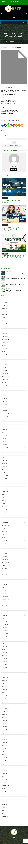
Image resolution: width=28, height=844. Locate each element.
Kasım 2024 (5, 364)
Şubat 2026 (4, 317)
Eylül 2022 (4, 407)
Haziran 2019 (5, 528)
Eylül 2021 (4, 444)
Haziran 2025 (5, 342)
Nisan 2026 (4, 311)
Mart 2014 (4, 717)
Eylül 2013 (4, 726)
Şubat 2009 (4, 807)
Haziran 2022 (5, 416)
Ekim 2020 (4, 478)
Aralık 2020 (4, 472)
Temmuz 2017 (5, 599)
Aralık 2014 (4, 695)
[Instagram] (11, 125)
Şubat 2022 (4, 429)
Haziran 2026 (5, 305)
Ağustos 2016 (5, 633)
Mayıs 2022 (4, 419)
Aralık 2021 (4, 435)
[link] (14, 17)
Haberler (12, 41)
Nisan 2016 (4, 646)
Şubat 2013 (4, 742)
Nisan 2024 (4, 385)
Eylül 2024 (4, 370)
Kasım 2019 (5, 512)
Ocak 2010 (4, 791)
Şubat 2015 (4, 689)
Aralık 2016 (4, 621)
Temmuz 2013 (5, 729)
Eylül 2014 (4, 702)
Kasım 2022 (5, 401)
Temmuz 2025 (5, 339)
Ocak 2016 (4, 655)
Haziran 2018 (5, 565)
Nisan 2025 (4, 348)
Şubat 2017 (4, 615)
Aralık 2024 (4, 361)
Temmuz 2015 (5, 674)
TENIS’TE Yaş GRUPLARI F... (16, 139)
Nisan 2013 (4, 736)
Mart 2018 (4, 574)
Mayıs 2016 (4, 643)
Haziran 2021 (5, 454)
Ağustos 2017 (5, 596)
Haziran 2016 (5, 640)
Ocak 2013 (4, 745)
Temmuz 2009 (5, 798)
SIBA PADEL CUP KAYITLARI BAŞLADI (15, 273)
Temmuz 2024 (5, 376)
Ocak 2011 (4, 776)
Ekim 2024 (4, 367)
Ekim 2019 (4, 516)
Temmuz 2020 (5, 488)
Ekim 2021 (4, 441)
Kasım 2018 (5, 550)
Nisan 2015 (4, 683)
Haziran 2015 (5, 677)
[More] (22, 125)
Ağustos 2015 (5, 671)
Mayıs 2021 (4, 457)
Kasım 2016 (5, 624)
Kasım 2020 (5, 475)
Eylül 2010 (4, 782)
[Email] (16, 125)
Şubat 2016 (4, 652)
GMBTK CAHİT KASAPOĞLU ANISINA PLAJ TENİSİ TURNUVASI (11, 229)
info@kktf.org (5, 1)
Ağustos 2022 (5, 410)
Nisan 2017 (4, 609)
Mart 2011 (4, 770)
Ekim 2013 (4, 723)
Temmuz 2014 (5, 708)
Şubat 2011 (4, 773)
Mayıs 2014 (4, 714)
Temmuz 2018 (5, 562)
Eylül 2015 (4, 667)
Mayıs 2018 (4, 568)
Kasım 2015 (5, 661)
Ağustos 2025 (5, 336)
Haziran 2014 (5, 711)
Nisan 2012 (4, 751)
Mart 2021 (4, 463)
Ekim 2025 (4, 330)
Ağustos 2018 (5, 559)
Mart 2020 (4, 500)
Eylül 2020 (4, 481)
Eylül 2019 (4, 519)
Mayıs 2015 (4, 680)
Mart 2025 (4, 351)
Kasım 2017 (5, 587)
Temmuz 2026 (5, 302)
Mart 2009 (4, 804)
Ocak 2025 (4, 358)
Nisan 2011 (4, 767)
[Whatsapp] (8, 125)
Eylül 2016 (4, 630)
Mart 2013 (4, 739)
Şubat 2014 (4, 720)
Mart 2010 (4, 788)
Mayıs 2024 (4, 382)
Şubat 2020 (4, 503)
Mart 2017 (4, 612)
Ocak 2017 (4, 618)
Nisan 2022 (4, 423)
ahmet (5, 47)
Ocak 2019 (4, 543)
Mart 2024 (4, 388)
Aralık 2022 (4, 398)
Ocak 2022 (4, 432)
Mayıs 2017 (4, 605)
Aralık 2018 (4, 547)
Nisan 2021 (4, 460)
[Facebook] (2, 125)
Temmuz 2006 (5, 816)
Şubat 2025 (4, 354)
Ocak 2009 (4, 810)
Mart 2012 (4, 754)
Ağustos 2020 (5, 485)
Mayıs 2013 (4, 733)
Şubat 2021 (4, 466)
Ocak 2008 (4, 813)
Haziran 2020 (5, 491)
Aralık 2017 (4, 584)
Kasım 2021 (5, 438)
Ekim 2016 (4, 627)
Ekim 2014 (4, 698)
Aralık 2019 (4, 509)
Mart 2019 (4, 537)
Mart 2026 (4, 314)
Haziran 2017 (5, 602)
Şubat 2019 (4, 540)
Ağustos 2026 (5, 299)
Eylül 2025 (4, 333)
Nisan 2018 (4, 571)
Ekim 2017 (4, 590)
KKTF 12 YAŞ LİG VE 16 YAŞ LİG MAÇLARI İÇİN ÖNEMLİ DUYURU (13, 257)
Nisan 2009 (4, 801)
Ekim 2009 (4, 794)
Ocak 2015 (4, 692)
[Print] (19, 125)
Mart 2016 (4, 649)
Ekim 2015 (4, 664)
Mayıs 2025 (4, 345)
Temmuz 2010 (5, 785)
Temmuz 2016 (5, 636)
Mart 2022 (4, 426)
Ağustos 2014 (5, 705)
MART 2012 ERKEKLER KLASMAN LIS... (12, 145)
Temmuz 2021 (5, 450)
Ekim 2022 (4, 404)
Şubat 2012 (4, 757)
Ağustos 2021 (5, 447)
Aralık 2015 (4, 658)
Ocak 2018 (4, 581)
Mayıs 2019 (4, 531)
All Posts (13, 169)
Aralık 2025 (4, 323)
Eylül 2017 (4, 593)
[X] (5, 125)
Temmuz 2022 (5, 413)
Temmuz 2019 (5, 525)
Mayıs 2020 (4, 494)
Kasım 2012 (5, 748)
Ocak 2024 (4, 395)
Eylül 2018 (4, 556)
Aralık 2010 (4, 779)
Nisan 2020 (4, 497)
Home (6, 41)
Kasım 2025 (5, 327)
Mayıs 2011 (4, 764)
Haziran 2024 (5, 379)
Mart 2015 (4, 686)
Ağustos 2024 (5, 373)
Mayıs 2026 (4, 308)
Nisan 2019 (4, 534)
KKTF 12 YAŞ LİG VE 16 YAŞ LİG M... (15, 284)
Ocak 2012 (4, 760)
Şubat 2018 (4, 578)
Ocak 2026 (4, 320)
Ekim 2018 (4, 553)
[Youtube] (13, 125)
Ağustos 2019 (5, 522)
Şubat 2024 (4, 392)
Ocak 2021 (4, 469)
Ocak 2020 (4, 506)
